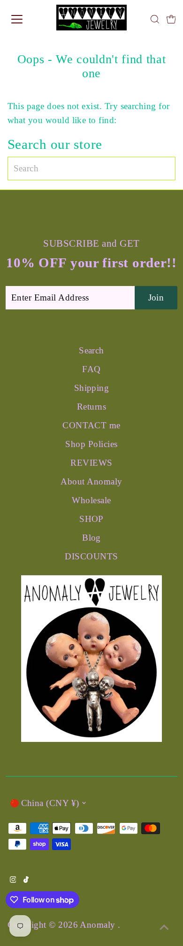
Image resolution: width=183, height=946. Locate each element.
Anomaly (99, 925)
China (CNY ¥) (50, 803)
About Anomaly (91, 481)
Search (91, 350)
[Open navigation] (25, 19)
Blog (91, 538)
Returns (91, 406)
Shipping (91, 388)
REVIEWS (91, 463)
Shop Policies (91, 444)
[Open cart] (171, 19)
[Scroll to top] (164, 927)
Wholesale (91, 500)
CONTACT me (91, 425)
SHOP (91, 519)
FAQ (91, 369)
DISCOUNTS (91, 556)
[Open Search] (155, 19)
